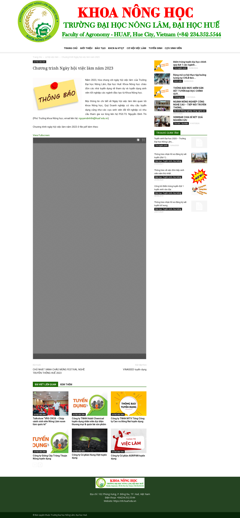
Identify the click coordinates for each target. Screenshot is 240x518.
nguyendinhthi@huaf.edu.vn (93, 118)
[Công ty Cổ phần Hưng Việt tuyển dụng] (89, 440)
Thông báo (179, 97)
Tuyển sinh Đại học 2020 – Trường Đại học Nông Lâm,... (170, 140)
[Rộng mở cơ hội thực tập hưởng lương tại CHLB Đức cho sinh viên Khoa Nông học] (162, 79)
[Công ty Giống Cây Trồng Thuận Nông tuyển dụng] (50, 441)
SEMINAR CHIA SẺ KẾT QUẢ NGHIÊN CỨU (188, 118)
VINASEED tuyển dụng (134, 369)
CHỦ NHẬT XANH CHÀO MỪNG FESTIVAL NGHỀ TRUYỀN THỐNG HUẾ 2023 (59, 371)
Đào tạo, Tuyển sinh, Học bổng (168, 161)
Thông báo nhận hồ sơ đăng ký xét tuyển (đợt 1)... (170, 156)
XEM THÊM (66, 384)
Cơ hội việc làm (136, 48)
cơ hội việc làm (51, 57)
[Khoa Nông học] (120, 22)
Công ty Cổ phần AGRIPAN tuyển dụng (128, 457)
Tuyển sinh (155, 48)
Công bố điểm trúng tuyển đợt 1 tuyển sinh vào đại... (169, 188)
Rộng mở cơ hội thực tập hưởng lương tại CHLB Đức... (189, 76)
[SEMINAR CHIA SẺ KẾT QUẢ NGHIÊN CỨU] (162, 121)
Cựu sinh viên (173, 48)
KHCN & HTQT (116, 48)
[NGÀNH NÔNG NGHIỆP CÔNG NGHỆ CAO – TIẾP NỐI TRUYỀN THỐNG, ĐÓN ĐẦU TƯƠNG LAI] (162, 105)
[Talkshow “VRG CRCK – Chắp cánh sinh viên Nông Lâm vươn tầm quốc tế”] (50, 403)
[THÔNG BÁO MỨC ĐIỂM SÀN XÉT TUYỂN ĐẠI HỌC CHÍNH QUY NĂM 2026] (162, 92)
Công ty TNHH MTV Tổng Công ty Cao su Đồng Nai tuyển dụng (127, 420)
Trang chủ (71, 48)
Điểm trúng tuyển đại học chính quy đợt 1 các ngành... (189, 63)
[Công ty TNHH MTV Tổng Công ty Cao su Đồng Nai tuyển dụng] (128, 403)
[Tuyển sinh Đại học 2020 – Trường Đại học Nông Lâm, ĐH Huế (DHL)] (199, 142)
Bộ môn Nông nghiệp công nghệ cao (189, 111)
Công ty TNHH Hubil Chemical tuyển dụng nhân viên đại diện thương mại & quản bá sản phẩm (89, 421)
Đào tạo (100, 48)
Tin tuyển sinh (180, 68)
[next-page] (40, 465)
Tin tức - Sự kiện (181, 123)
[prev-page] (35, 465)
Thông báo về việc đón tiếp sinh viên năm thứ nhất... (169, 172)
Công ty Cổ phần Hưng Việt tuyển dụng (89, 456)
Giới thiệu (86, 48)
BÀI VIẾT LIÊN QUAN (45, 384)
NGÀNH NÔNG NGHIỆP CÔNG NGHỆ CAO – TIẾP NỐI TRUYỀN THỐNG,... (189, 104)
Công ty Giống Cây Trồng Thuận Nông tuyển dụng (50, 457)
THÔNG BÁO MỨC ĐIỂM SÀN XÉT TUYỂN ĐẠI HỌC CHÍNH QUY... (188, 91)
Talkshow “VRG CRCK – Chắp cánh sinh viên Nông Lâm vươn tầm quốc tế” (49, 421)
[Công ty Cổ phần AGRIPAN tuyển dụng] (128, 441)
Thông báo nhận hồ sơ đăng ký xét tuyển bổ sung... (170, 204)
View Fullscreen (41, 135)
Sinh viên (178, 81)
